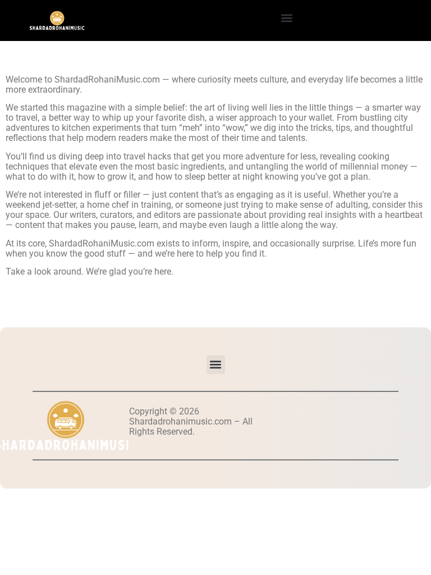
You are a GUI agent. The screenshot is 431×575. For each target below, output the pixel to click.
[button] (286, 17)
